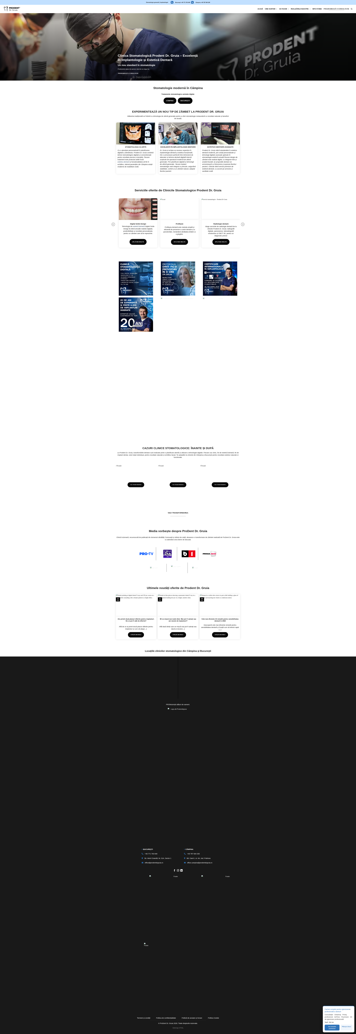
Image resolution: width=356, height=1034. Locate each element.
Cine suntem (270, 9)
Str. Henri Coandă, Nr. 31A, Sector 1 (157, 858)
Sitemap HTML (178, 1028)
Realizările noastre (300, 9)
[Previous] (113, 224)
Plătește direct (346, 1026)
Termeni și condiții (143, 1018)
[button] (351, 9)
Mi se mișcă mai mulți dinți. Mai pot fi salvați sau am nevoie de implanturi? (178, 620)
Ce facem (283, 9)
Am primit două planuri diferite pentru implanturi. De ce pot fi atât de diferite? (136, 620)
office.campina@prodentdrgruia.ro (199, 862)
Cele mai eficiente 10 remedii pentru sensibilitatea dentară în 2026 (220, 620)
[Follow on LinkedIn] (181, 870)
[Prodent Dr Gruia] (12, 9)
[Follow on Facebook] (174, 870)
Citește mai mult (136, 634)
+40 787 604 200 (193, 854)
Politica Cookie (213, 1018)
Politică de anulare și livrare (192, 1018)
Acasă (260, 9)
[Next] (242, 224)
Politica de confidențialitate (166, 1018)
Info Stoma (317, 9)
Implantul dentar (176, 227)
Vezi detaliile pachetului (332, 1027)
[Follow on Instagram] (178, 870)
